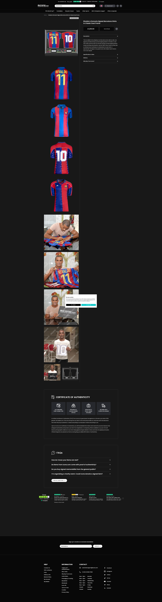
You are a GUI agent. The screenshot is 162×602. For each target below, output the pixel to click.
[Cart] (121, 6)
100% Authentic (48, 570)
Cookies (64, 590)
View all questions (58, 480)
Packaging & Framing (67, 578)
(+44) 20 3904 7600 (87, 572)
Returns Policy (47, 577)
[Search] (93, 6)
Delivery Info (47, 574)
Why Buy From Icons (67, 574)
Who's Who (64, 571)
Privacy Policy (65, 592)
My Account (47, 579)
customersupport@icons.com (90, 567)
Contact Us (47, 568)
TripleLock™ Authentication (65, 568)
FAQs (45, 572)
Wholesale (64, 583)
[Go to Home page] (43, 6)
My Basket (46, 581)
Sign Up (97, 546)
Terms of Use (65, 587)
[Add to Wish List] (116, 29)
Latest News (65, 576)
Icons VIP (64, 585)
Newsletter (64, 581)
